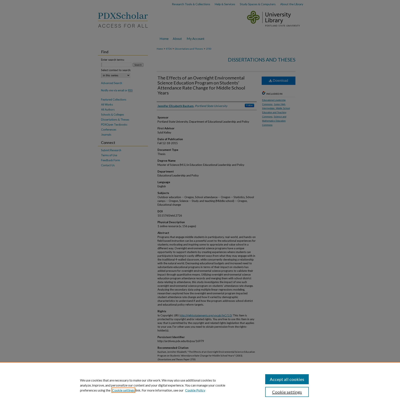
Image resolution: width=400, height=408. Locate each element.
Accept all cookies (287, 379)
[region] (200, 385)
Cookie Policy (195, 390)
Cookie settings (123, 390)
